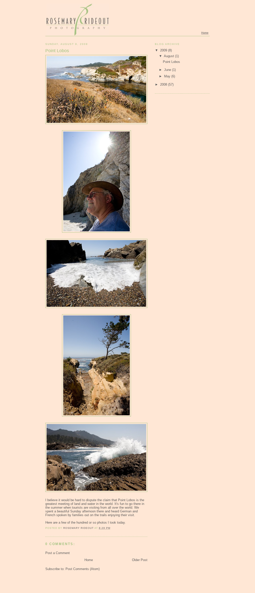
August (169, 56)
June (168, 70)
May (167, 76)
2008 (164, 84)
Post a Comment (57, 553)
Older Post (139, 560)
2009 (164, 50)
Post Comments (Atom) (82, 569)
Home (204, 32)
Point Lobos (171, 62)
